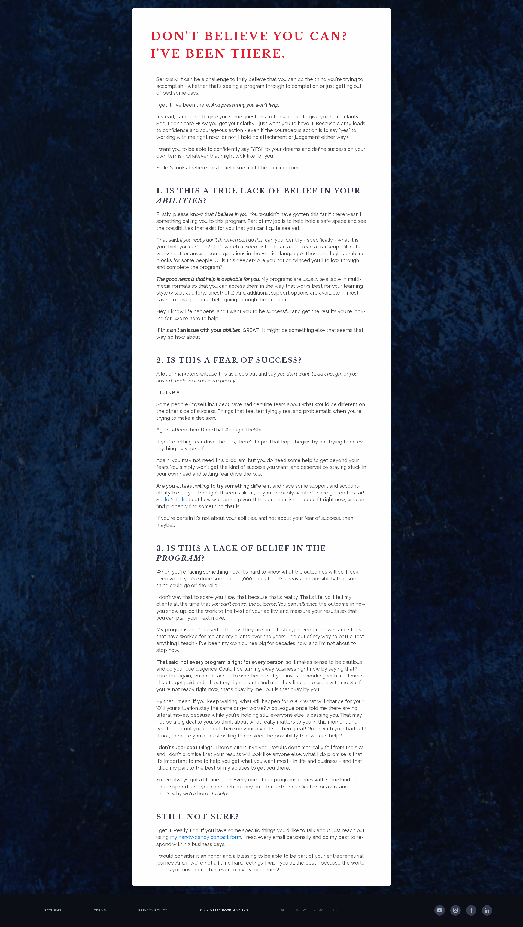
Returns (52, 910)
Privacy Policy (152, 910)
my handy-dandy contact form (205, 837)
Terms (100, 910)
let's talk (174, 499)
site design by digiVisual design (309, 909)
